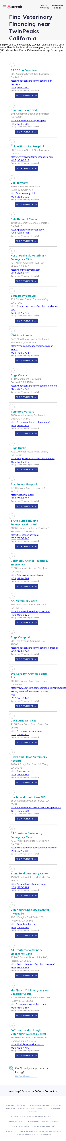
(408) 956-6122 (20, 614)
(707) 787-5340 (20, 538)
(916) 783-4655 (20, 927)
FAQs (38, 1091)
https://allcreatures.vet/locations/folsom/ (32, 964)
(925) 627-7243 (20, 389)
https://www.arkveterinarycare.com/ (30, 611)
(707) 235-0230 (20, 734)
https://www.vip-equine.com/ (26, 730)
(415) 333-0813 (20, 160)
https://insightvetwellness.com (27, 1044)
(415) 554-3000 (20, 123)
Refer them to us (26, 1076)
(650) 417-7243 (20, 312)
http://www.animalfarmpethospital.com (32, 156)
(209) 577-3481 (20, 887)
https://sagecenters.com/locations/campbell (34, 647)
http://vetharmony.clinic (23, 193)
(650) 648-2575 (20, 273)
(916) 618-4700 (20, 1047)
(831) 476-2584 (20, 810)
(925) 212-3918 (20, 196)
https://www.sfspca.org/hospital (28, 120)
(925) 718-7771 (20, 352)
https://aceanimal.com (22, 494)
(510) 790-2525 (20, 498)
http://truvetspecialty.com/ (25, 534)
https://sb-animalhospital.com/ (27, 574)
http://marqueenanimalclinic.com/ (28, 1004)
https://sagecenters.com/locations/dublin (32, 458)
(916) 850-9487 (20, 1007)
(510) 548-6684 (20, 233)
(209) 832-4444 (20, 774)
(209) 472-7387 (20, 850)
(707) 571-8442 (20, 698)
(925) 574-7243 (20, 461)
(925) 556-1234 (20, 425)
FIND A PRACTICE (44, 6)
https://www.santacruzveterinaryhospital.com (36, 807)
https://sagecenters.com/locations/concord (34, 385)
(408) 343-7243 (20, 651)
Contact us (51, 1091)
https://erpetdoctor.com (23, 924)
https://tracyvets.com (22, 771)
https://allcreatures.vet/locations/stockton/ (34, 847)
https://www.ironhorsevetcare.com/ (30, 422)
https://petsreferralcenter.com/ (27, 229)
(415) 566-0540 (20, 87)
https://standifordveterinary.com (28, 883)
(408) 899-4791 (20, 578)
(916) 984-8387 (20, 967)
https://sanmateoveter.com (25, 269)
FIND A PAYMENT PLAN (26, 95)
